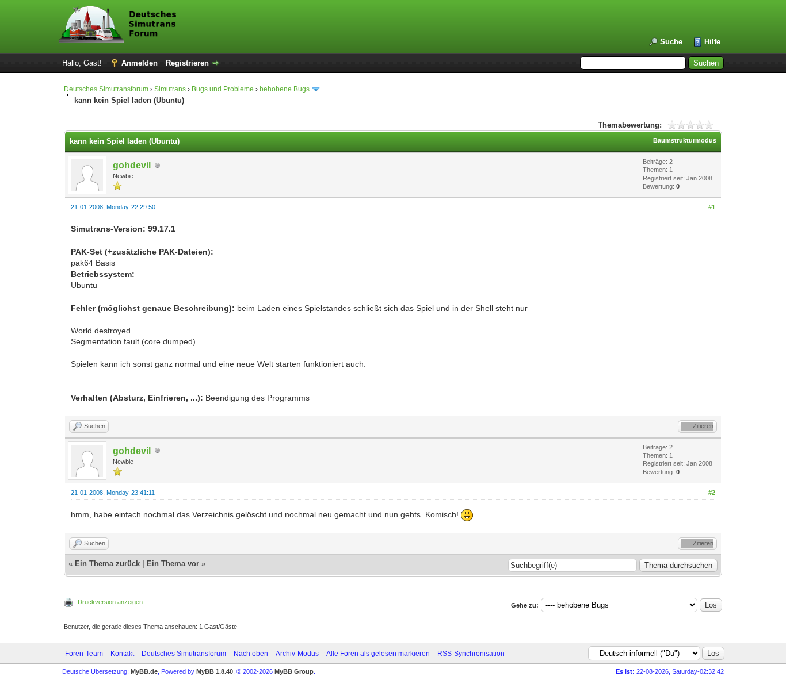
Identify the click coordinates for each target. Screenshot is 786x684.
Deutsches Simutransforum (106, 89)
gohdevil (132, 165)
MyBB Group (294, 671)
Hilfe (712, 41)
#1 (711, 206)
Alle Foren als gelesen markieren (378, 654)
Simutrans (170, 89)
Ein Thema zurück (107, 563)
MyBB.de (144, 671)
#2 (711, 492)
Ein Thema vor (173, 563)
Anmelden (139, 63)
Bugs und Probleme (223, 89)
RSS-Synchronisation (471, 654)
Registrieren (187, 63)
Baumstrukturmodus (684, 140)
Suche (671, 41)
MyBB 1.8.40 (214, 671)
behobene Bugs (285, 89)
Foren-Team (84, 654)
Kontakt (122, 654)
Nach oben (251, 654)
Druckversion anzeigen (110, 601)
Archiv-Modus (297, 654)
